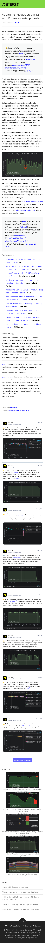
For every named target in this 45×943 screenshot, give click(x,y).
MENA (28, 410)
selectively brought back (25, 210)
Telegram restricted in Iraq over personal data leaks (20, 892)
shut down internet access (32, 202)
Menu (41, 4)
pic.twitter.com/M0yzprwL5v (15, 241)
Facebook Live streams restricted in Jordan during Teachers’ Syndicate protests (22, 833)
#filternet (23, 227)
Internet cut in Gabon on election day (15, 887)
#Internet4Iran (19, 235)
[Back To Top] (22, 921)
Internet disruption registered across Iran (22, 874)
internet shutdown (17, 410)
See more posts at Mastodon (22, 760)
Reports (13, 408)
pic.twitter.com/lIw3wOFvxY (15, 68)
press (4, 377)
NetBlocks (5, 364)
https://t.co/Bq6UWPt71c (21, 65)
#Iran (21, 54)
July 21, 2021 (30, 70)
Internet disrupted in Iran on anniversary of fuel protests (22, 789)
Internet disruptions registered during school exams (20, 904)
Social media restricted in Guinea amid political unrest (20, 909)
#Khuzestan (30, 59)
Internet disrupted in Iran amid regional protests (22, 854)
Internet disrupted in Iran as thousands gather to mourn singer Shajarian (22, 810)
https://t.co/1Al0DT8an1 (15, 238)
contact (10, 377)
